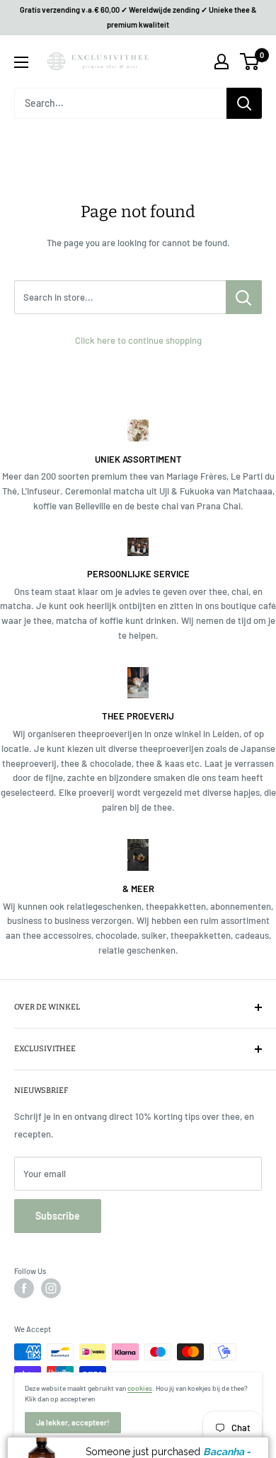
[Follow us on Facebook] (24, 1288)
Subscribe (57, 1216)
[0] (250, 61)
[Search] (244, 103)
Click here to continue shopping (138, 340)
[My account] (221, 61)
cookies (139, 1388)
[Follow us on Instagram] (51, 1288)
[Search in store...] (244, 297)
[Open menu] (21, 62)
